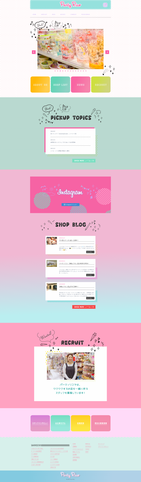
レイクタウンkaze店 (54, 464)
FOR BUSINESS (85, 14)
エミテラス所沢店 (54, 462)
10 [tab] (78, 71)
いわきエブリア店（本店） (37, 448)
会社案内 (75, 454)
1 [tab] (55, 71)
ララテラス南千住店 (55, 453)
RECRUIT (62, 14)
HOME (34, 14)
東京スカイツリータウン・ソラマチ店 (59, 451)
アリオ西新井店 (34, 456)
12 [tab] (83, 71)
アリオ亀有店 (34, 453)
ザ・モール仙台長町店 (36, 451)
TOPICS (87, 449)
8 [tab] (73, 71)
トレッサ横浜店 (54, 459)
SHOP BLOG (88, 446)
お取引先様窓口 (76, 457)
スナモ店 (52, 456)
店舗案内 (75, 446)
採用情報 (75, 460)
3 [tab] (60, 71)
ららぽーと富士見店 (35, 464)
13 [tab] (86, 71)
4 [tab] (63, 71)
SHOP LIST (44, 14)
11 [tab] (81, 71)
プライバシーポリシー (103, 446)
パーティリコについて (78, 449)
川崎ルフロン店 (34, 459)
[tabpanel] (70, 49)
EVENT (87, 451)
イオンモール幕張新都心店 (37, 462)
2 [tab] (58, 71)
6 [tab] (68, 71)
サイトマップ (101, 443)
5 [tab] (65, 71)
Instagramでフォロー (71, 204)
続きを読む (90, 252)
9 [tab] (76, 71)
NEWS (53, 14)
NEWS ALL (87, 443)
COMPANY (73, 14)
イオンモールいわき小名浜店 (57, 448)
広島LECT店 (53, 467)
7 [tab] (70, 71)
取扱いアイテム (76, 451)
